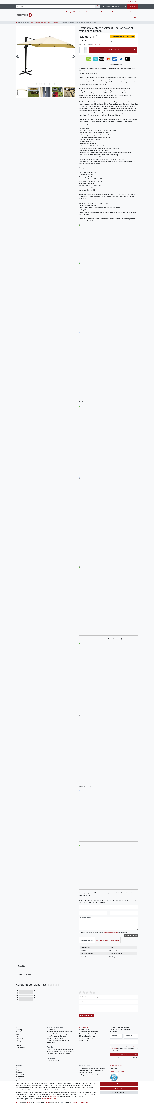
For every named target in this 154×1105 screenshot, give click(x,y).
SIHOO (18, 1078)
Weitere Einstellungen (80, 1102)
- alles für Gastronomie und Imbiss (92, 1076)
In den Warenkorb (112, 50)
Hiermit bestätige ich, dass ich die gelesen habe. (104, 932)
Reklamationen (84, 1040)
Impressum (53, 1096)
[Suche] (97, 6)
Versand (18, 1045)
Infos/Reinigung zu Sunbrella (56, 1036)
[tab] (87, 940)
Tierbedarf (105, 12)
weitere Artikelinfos (87, 940)
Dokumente (115, 940)
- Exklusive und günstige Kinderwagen (91, 1071)
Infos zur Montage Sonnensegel (57, 1034)
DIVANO (18, 1067)
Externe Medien (54, 1102)
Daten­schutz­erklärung (48, 1099)
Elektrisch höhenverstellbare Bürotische (60, 1031)
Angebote (45, 12)
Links (17, 1036)
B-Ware (136, 18)
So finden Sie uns (84, 1029)
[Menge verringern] (85, 51)
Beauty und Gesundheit (74, 12)
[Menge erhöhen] (85, 48)
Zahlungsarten (20, 1047)
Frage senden (130, 935)
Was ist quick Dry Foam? (55, 1038)
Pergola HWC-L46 (53, 1060)
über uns (19, 1043)
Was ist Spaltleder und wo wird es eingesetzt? (58, 1041)
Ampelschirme (55, 22)
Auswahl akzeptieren (119, 1092)
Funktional (68, 1102)
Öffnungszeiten (21, 1041)
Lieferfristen (20, 1038)
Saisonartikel (132, 12)
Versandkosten (96, 44)
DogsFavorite (20, 1074)
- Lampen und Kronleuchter (93, 1068)
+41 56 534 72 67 (132, 2)
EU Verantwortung (102, 940)
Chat (118, 2)
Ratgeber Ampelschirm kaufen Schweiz (60, 1049)
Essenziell (22, 1102)
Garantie (18, 1032)
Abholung (19, 1030)
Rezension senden (86, 1015)
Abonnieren (123, 1054)
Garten (53, 12)
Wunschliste (115, 41)
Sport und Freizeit (92, 12)
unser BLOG (51, 1029)
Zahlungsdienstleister (37, 1102)
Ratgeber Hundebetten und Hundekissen (60, 1051)
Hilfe (17, 1034)
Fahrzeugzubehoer (118, 12)
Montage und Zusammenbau (88, 1034)
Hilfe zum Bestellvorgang (87, 1036)
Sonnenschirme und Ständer (42, 22)
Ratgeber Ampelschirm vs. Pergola (58, 1053)
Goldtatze (19, 1072)
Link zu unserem (86, 1038)
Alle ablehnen (118, 1088)
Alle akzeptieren (119, 1084)
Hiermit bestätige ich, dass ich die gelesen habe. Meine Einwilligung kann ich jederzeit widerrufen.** (125, 1048)
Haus (61, 12)
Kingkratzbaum (21, 1070)
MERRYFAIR (20, 1076)
